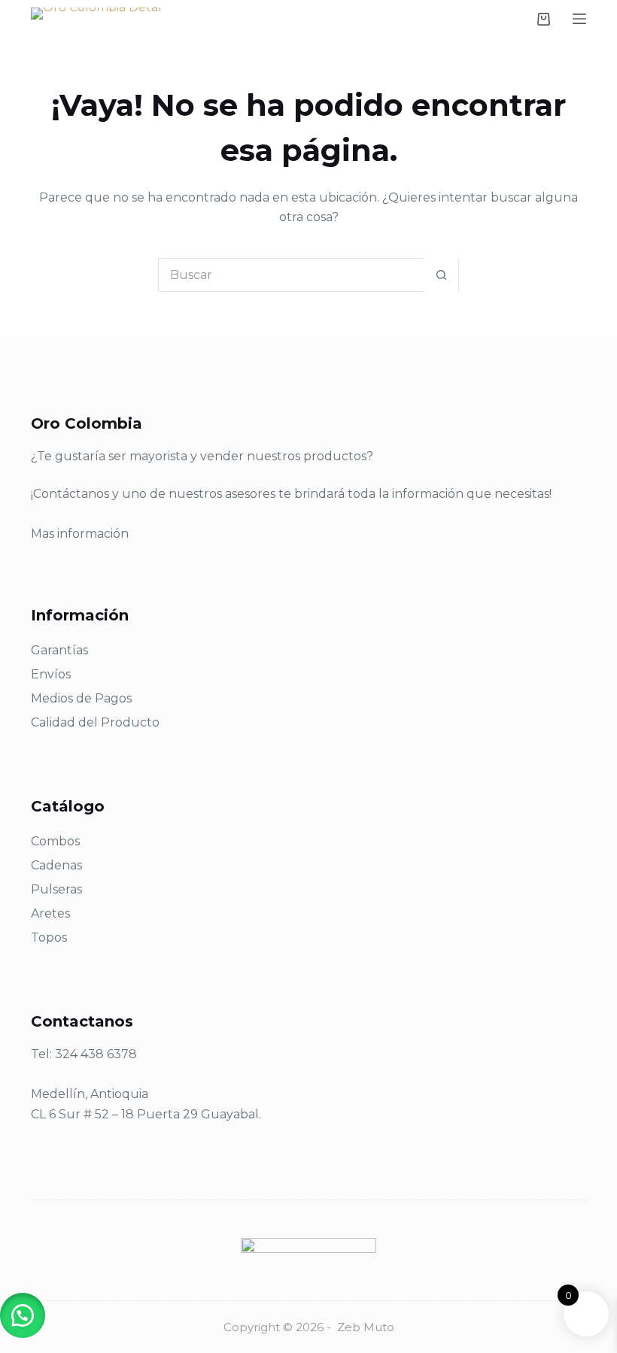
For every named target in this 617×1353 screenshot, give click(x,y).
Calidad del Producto (95, 722)
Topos (49, 937)
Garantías (59, 650)
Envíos (51, 674)
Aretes (50, 913)
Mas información (80, 533)
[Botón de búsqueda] (441, 275)
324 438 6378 (96, 1054)
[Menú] (579, 19)
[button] (22, 1315)
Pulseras (56, 889)
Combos (55, 841)
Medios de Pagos (81, 698)
